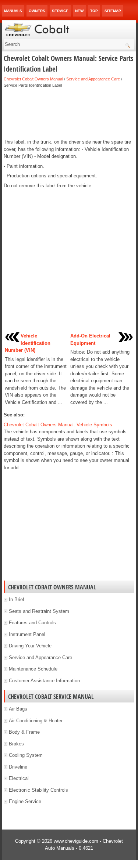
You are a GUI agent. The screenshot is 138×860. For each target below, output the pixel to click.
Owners (37, 11)
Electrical (19, 778)
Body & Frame (24, 732)
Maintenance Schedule (33, 669)
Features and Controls (32, 622)
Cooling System (26, 755)
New (79, 11)
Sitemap (113, 11)
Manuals (13, 11)
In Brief (16, 599)
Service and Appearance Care (93, 79)
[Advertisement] (69, 114)
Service (60, 11)
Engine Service (25, 801)
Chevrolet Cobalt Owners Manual (33, 79)
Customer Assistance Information (44, 680)
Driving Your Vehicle (30, 645)
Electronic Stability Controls (38, 790)
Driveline (18, 767)
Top (94, 11)
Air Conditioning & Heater (36, 720)
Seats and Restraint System (39, 611)
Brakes (16, 744)
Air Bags (18, 709)
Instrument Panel (27, 634)
